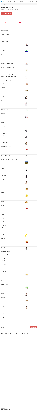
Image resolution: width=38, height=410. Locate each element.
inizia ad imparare (7, 13)
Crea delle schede (33, 327)
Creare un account (30, 1)
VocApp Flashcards (4, 408)
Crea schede (9, 1)
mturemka (16, 9)
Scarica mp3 (4, 16)
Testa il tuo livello (19, 16)
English (3, 327)
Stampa (9, 16)
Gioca (13, 16)
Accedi (36, 1)
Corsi (14, 1)
